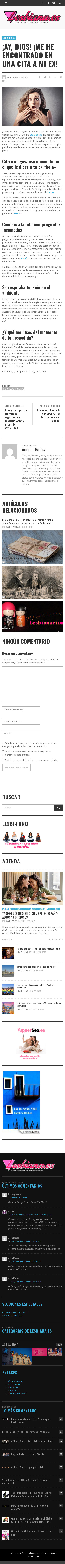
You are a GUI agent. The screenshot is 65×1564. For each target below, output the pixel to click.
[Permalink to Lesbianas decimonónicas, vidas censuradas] (32, 578)
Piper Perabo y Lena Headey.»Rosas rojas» (26, 1432)
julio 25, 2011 (18, 597)
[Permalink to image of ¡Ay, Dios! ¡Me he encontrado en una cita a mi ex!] (32, 106)
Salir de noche (52, 909)
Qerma (8, 597)
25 (61, 1479)
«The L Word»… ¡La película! (27, 1467)
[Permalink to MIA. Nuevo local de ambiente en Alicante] (5, 1505)
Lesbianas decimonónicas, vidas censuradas (27, 558)
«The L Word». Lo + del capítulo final (32, 1441)
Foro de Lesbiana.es (12, 1315)
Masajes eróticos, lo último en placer (25, 1241)
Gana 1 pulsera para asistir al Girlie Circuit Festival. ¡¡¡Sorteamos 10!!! (31, 1520)
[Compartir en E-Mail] (61, 77)
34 (61, 1441)
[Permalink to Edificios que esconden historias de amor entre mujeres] (17, 1353)
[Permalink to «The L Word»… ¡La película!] (5, 1467)
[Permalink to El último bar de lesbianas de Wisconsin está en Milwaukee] (8, 1007)
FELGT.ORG (14, 1384)
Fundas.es (13, 1387)
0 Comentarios (56, 939)
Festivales (18, 909)
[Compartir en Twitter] (45, 77)
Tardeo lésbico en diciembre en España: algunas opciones (30, 915)
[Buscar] (6, 3)
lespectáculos (30, 909)
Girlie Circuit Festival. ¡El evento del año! (31, 1532)
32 (61, 1454)
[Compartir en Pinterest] (55, 77)
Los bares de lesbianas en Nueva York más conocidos (36, 986)
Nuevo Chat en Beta (18, 1197)
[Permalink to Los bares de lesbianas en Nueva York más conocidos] (8, 989)
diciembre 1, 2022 (36, 1009)
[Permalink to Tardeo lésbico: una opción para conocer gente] (8, 952)
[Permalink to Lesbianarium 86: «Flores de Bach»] (32, 613)
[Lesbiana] (28, 1165)
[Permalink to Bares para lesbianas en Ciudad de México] (8, 971)
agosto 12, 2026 (25, 527)
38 (61, 1431)
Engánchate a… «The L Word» (27, 1454)
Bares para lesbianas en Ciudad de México (36, 966)
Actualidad (7, 909)
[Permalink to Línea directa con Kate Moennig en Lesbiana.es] (5, 1419)
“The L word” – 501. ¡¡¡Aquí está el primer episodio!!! (25, 1481)
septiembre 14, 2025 (37, 952)
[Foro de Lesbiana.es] (22, 839)
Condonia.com (15, 1381)
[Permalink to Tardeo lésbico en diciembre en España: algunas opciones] (32, 888)
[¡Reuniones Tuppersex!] (31, 1043)
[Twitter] (53, 3)
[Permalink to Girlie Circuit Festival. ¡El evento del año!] (5, 1534)
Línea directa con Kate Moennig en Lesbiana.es (31, 1420)
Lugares (41, 909)
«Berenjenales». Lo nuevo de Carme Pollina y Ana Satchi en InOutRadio (31, 1494)
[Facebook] (42, 3)
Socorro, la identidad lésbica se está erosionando (30, 1214)
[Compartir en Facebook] (40, 77)
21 (61, 1505)
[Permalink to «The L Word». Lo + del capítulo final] (5, 1441)
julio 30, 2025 (35, 991)
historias (19, 389)
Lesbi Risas (9, 37)
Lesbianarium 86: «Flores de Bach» (22, 593)
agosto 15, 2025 (36, 970)
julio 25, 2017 (24, 562)
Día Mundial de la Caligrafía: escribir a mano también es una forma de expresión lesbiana (27, 521)
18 (61, 1531)
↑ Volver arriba (32, 1556)
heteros (16, 213)
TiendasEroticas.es (17, 1393)
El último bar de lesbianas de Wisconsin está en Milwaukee (39, 1004)
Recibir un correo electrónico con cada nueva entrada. (31, 760)
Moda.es (12, 1390)
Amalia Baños (11, 527)
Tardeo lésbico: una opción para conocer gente (38, 948)
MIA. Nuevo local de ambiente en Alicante (29, 1507)
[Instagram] (48, 3)
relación (24, 258)
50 (61, 1419)
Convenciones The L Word (15, 1312)
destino (50, 192)
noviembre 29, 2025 (26, 921)
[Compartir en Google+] (50, 77)
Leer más (6, 939)
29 (61, 1467)
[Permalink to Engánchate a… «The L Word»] (5, 1454)
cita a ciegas (36, 134)
